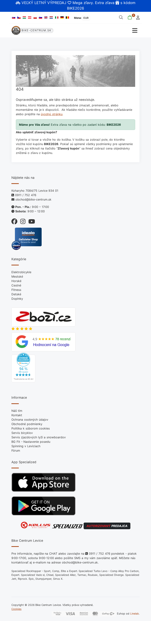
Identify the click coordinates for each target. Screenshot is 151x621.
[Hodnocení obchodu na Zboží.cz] (43, 317)
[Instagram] (21, 220)
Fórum (15, 450)
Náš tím (16, 411)
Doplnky (17, 298)
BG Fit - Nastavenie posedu (30, 441)
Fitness (16, 290)
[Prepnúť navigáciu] (108, 30)
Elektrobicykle (21, 272)
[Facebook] (14, 220)
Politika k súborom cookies (30, 428)
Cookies (16, 608)
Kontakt (16, 415)
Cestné (16, 285)
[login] (137, 17)
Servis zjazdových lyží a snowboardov (38, 437)
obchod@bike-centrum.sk (33, 199)
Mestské (17, 276)
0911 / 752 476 (25, 195)
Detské (16, 294)
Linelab (134, 613)
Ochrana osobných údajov (29, 419)
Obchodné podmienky (26, 424)
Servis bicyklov (22, 433)
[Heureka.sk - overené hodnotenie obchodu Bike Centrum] (23, 367)
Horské (16, 281)
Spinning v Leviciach (25, 446)
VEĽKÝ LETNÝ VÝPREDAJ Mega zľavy (57, 3)
